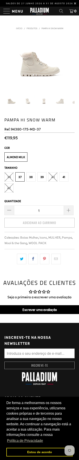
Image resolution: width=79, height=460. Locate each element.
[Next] (70, 62)
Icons (43, 237)
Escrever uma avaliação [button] (39, 309)
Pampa (67, 237)
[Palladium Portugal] (39, 11)
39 (42, 177)
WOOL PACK (38, 243)
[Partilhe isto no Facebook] (33, 259)
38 (31, 177)
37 (20, 177)
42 (9, 188)
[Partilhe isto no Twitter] (21, 259)
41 (64, 177)
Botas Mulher (29, 237)
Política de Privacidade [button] (25, 441)
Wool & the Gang (15, 243)
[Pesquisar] (63, 11)
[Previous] (8, 62)
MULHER (54, 237)
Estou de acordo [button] (39, 452)
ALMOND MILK (16, 157)
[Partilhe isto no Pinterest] (44, 259)
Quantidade (12, 201)
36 (9, 177)
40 (53, 177)
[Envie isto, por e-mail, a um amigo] (56, 259)
